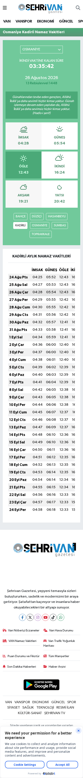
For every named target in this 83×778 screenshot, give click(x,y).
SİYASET (13, 707)
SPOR (71, 702)
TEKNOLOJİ (45, 707)
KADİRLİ (20, 225)
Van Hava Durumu (61, 630)
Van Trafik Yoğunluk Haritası (59, 643)
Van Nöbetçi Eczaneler (23, 630)
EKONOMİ (45, 21)
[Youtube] (45, 617)
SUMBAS (60, 225)
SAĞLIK (28, 707)
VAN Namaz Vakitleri (22, 641)
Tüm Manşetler (58, 656)
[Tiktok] (53, 617)
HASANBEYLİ (57, 216)
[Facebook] (22, 617)
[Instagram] (37, 617)
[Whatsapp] (60, 617)
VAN (6, 21)
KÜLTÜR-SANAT (30, 713)
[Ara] (78, 8)
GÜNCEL (66, 21)
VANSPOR (24, 21)
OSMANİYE (39, 225)
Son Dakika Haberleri (21, 666)
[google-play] (41, 685)
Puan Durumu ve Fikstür (24, 656)
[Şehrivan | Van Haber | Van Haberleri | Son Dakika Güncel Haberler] (41, 7)
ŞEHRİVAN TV (54, 713)
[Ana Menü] (5, 8)
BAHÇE (21, 216)
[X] (30, 617)
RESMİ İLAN (65, 707)
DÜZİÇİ (37, 216)
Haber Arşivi (57, 666)
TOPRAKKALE (40, 234)
